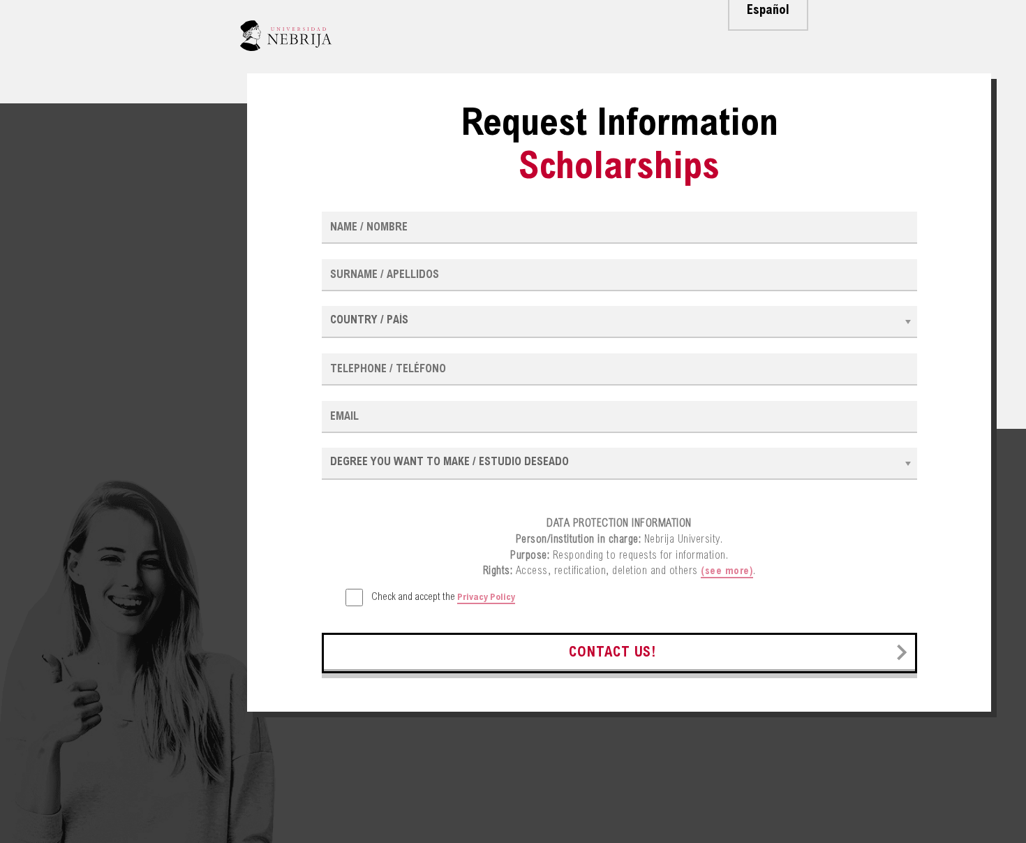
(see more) (727, 571)
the (443, 597)
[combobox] (619, 322)
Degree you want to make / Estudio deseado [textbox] (449, 462)
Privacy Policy (486, 598)
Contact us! (613, 653)
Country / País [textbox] (369, 320)
